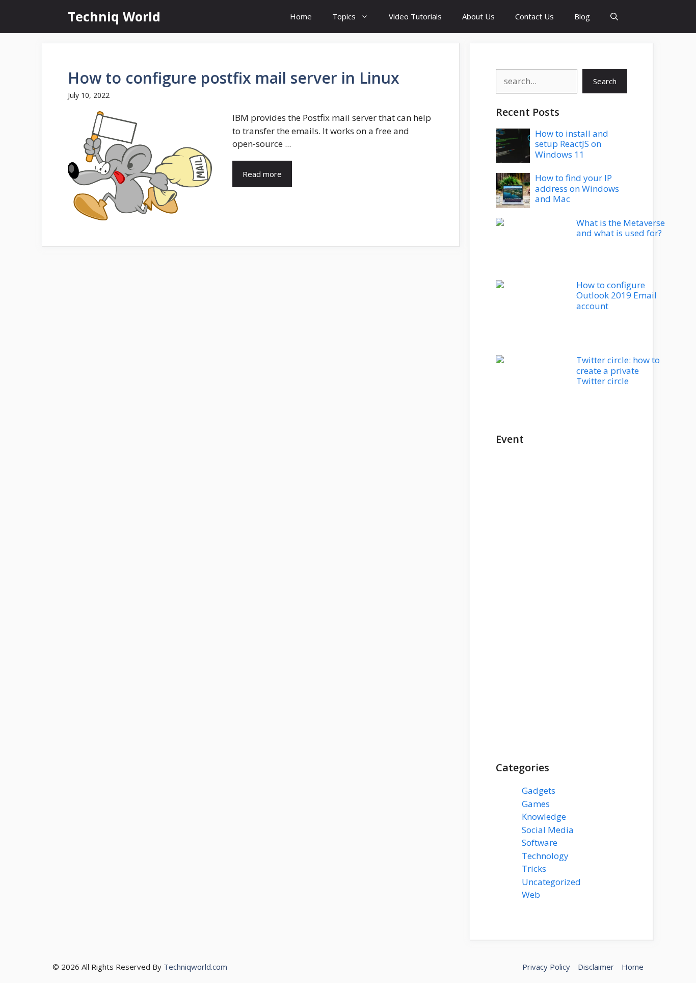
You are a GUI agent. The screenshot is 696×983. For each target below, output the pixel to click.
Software (539, 842)
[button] (614, 16)
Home (301, 16)
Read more (262, 174)
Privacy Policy (546, 967)
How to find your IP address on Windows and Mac (577, 188)
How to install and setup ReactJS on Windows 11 (571, 144)
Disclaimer (596, 967)
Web (531, 894)
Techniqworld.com (195, 967)
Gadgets (538, 790)
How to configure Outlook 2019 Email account (616, 295)
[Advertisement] (561, 609)
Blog (582, 16)
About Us (478, 16)
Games (536, 804)
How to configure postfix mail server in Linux (233, 77)
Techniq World (114, 16)
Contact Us (534, 16)
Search (605, 81)
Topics (344, 16)
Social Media (548, 830)
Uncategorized (551, 882)
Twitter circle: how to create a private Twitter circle (618, 370)
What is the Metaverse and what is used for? (620, 228)
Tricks (534, 868)
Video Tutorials (415, 16)
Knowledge (544, 816)
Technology (545, 856)
